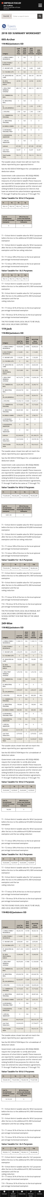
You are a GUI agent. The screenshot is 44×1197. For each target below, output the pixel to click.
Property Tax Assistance (9, 29)
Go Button (39, 16)
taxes (11, 26)
